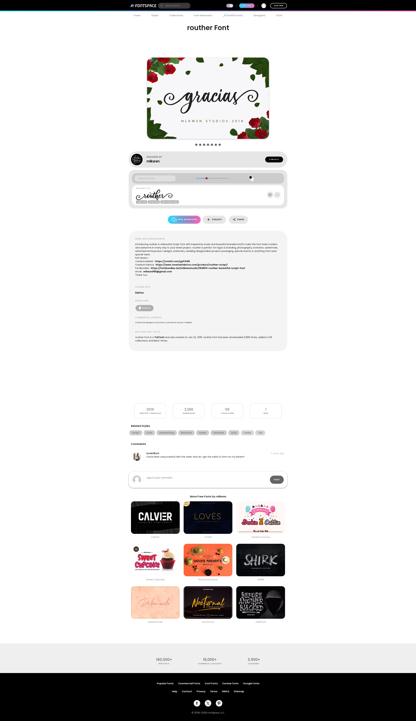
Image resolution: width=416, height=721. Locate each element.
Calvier (155, 537)
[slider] (206, 178)
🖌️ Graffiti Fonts (233, 15)
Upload (246, 5)
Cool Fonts (211, 683)
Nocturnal (208, 622)
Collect (217, 219)
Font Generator (203, 15)
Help (174, 691)
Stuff (279, 15)
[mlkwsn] (138, 159)
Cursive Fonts (230, 683)
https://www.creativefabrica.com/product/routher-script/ (192, 264)
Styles (155, 15)
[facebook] (197, 703)
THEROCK (260, 622)
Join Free (278, 5)
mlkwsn (153, 161)
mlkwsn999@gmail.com (157, 271)
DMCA (225, 691)
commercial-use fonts (210, 663)
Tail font (159, 337)
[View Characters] (270, 195)
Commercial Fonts (189, 683)
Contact (274, 159)
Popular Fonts (165, 683)
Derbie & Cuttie (261, 537)
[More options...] (277, 195)
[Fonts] (143, 5)
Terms (213, 691)
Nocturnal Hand (208, 579)
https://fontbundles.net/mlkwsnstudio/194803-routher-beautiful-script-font (198, 268)
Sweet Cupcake (155, 579)
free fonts (164, 663)
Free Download (187, 219)
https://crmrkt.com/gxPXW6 (172, 261)
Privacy (201, 691)
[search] (174, 6)
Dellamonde (155, 622)
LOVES (208, 537)
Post (277, 479)
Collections (176, 15)
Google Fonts (251, 683)
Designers (260, 15)
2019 (150, 409)
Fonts (137, 15)
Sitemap (239, 691)
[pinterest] (219, 703)
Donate (146, 308)
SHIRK (260, 579)
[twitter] (208, 703)
